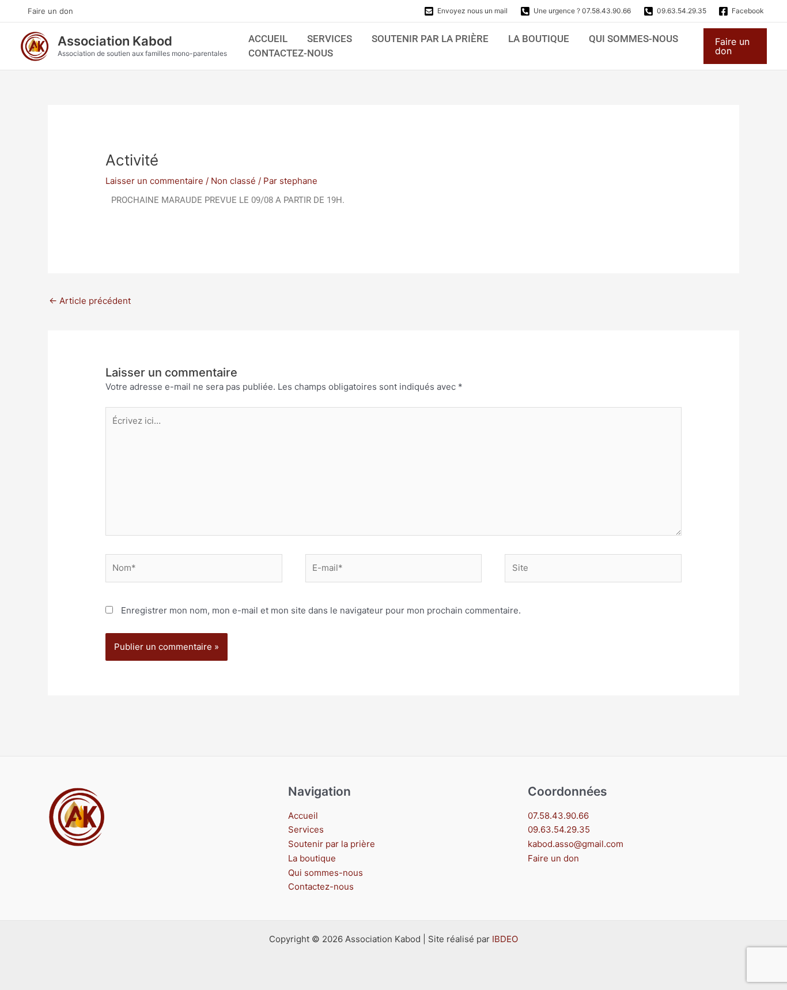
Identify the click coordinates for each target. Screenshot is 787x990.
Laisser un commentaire (154, 180)
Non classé (233, 180)
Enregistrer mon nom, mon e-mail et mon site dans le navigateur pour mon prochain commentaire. (321, 610)
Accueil (267, 38)
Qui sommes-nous (633, 38)
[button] (735, 46)
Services (329, 38)
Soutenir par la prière (430, 38)
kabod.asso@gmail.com (575, 843)
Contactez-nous (290, 53)
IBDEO (505, 938)
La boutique (538, 38)
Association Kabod (115, 40)
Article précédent (90, 300)
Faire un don (50, 11)
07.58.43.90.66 (558, 815)
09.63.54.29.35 (559, 829)
